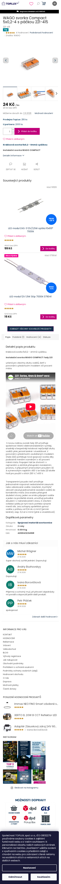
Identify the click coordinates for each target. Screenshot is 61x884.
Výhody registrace (12, 656)
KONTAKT (7, 634)
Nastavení (29, 867)
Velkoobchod (9, 649)
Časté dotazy (9, 688)
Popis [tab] (7, 337)
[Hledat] (38, 3)
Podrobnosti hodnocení (41, 32)
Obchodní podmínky (13, 663)
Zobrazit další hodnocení (44, 616)
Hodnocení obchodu (13, 674)
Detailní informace (12, 155)
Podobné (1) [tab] (18, 337)
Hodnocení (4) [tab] (33, 337)
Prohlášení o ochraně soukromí (18, 667)
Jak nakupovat (10, 659)
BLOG (5, 652)
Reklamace (8, 641)
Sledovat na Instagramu (26, 787)
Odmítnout (15, 877)
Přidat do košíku (29, 131)
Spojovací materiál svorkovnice (35, 522)
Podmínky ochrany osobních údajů (20, 670)
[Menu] (54, 3)
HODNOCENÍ (9, 638)
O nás (6, 678)
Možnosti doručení (44, 113)
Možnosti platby (11, 685)
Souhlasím (43, 877)
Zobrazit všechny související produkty (30, 328)
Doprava (7, 681)
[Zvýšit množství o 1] (13, 129)
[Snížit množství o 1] (13, 133)
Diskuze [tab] (47, 337)
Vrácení (7, 645)
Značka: (13, 35)
